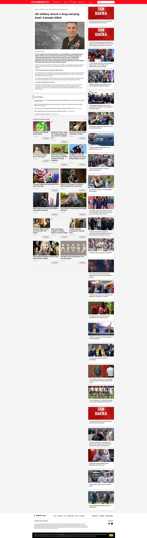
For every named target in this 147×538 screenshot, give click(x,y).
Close (111, 535)
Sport (65, 515)
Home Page (109, 515)
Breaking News (70, 515)
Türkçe (90, 2)
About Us (95, 515)
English (57, 2)
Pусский (74, 2)
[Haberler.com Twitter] (112, 524)
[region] (73, 535)
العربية (65, 2)
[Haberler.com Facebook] (109, 524)
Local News (82, 515)
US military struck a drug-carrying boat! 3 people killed (51, 9)
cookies (62, 534)
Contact (101, 515)
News (76, 515)
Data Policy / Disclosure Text (65, 536)
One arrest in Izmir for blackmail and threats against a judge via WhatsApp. (58, 108)
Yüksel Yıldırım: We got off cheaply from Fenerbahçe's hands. (54, 111)
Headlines (60, 515)
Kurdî (82, 2)
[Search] (113, 2)
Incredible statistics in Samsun (47, 114)
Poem (55, 515)
